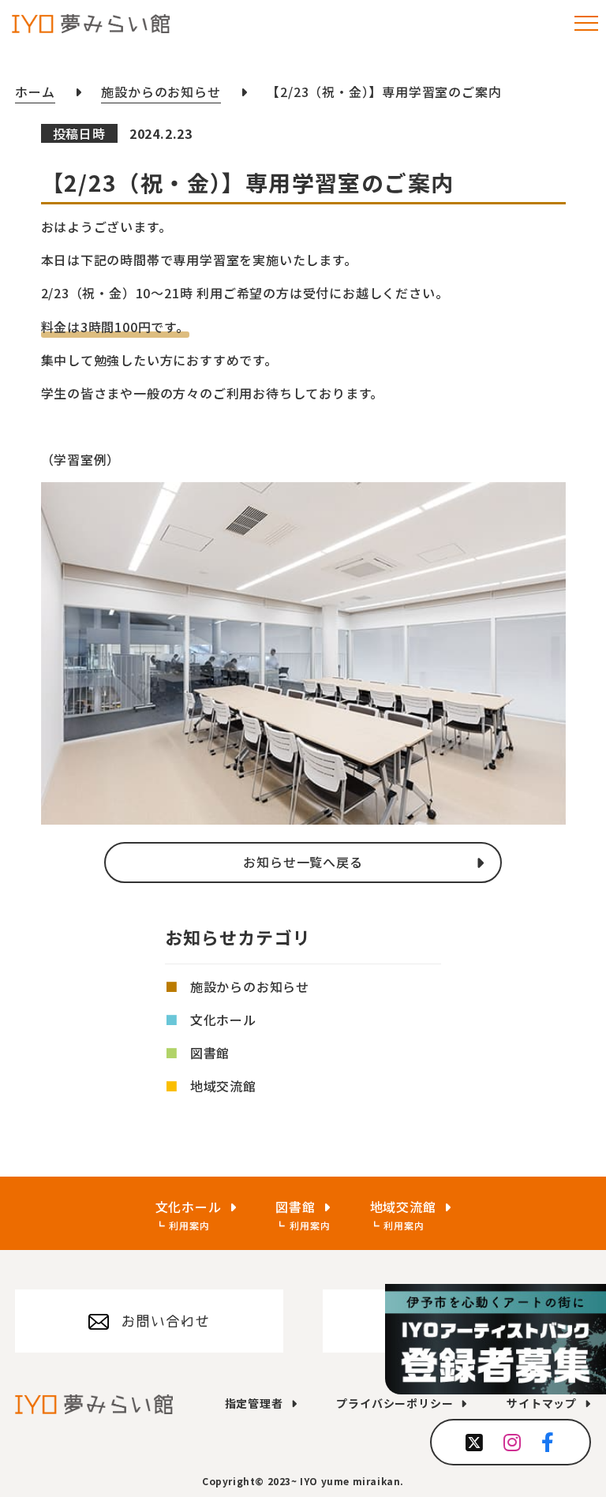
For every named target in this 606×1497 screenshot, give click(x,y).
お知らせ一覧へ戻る (302, 861)
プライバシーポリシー (394, 1403)
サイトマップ (542, 1403)
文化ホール (223, 1019)
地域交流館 (223, 1085)
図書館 (210, 1052)
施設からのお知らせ (249, 986)
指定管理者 (254, 1403)
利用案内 (189, 1225)
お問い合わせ (165, 1321)
